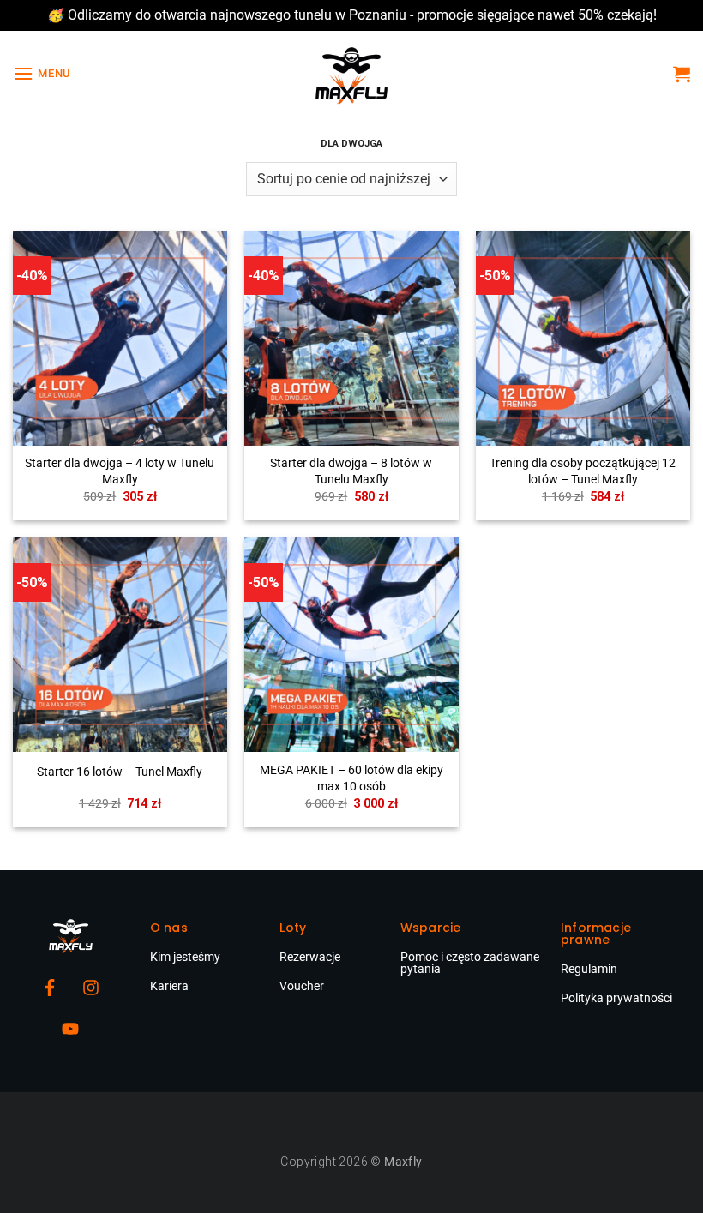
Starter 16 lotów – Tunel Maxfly (119, 772)
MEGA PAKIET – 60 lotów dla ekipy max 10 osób (351, 778)
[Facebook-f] (49, 987)
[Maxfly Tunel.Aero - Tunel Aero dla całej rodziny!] (351, 74)
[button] (42, 73)
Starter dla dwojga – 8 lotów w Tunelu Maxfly (351, 471)
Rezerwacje (309, 957)
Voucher (301, 986)
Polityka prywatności (616, 998)
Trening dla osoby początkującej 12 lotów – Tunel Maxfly (583, 471)
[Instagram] (90, 987)
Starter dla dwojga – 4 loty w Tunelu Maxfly (119, 471)
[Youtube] (70, 1028)
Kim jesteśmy (185, 957)
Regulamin (589, 969)
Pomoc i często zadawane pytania (469, 963)
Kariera (169, 986)
